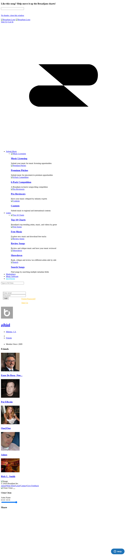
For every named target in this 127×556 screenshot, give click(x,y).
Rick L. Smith (8, 476)
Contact (23, 486)
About (3, 486)
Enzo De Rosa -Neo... (11, 375)
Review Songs (18, 243)
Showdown (16, 255)
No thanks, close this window (12, 15)
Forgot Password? (28, 299)
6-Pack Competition (21, 182)
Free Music (16, 231)
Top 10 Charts (18, 219)
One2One (6, 428)
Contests (15, 205)
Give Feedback (33, 486)
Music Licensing (19, 158)
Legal (17, 486)
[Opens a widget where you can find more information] (118, 552)
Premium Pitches (19, 170)
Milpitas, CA (11, 332)
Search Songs (18, 267)
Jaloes (4, 454)
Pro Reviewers (18, 194)
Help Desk (10, 486)
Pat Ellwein (7, 402)
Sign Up (24, 303)
